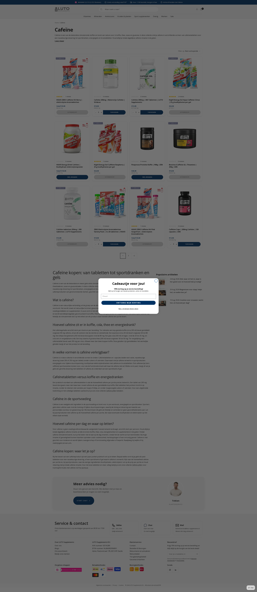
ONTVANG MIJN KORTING (128, 303)
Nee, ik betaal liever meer (128, 309)
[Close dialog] (156, 280)
